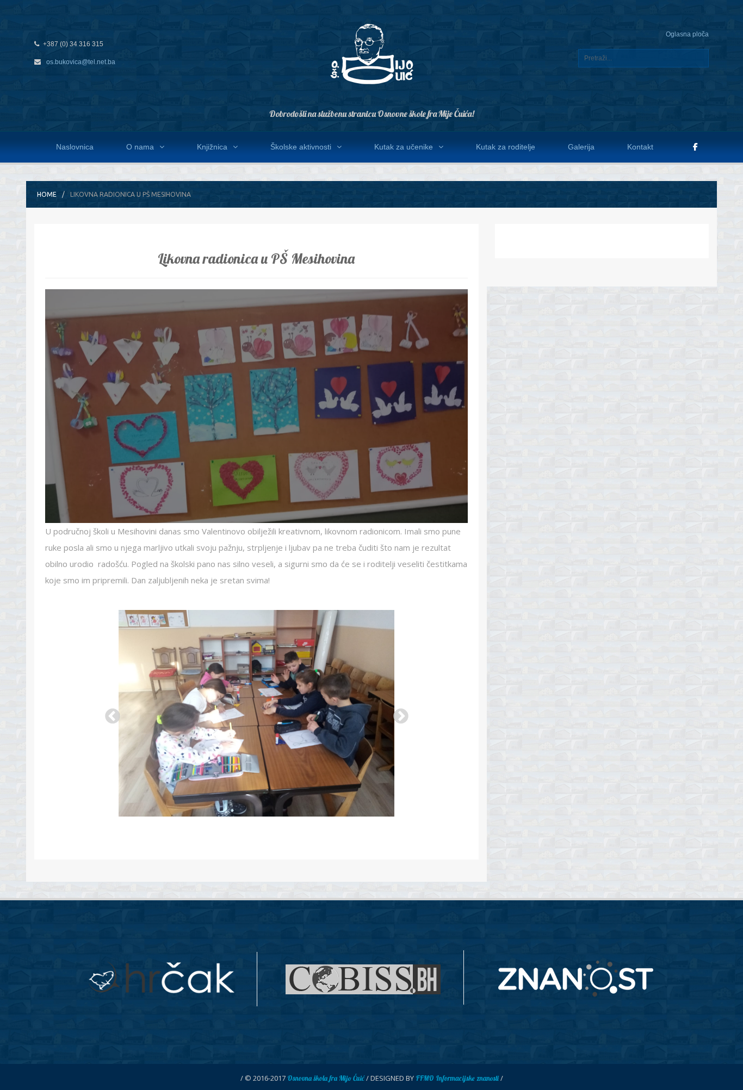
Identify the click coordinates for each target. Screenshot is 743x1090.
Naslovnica (75, 146)
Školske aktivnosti (300, 146)
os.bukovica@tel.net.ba (80, 62)
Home (47, 194)
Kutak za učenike (403, 146)
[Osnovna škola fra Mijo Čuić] (371, 53)
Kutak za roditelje (505, 146)
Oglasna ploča (687, 34)
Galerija (581, 146)
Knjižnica (212, 146)
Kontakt (640, 146)
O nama (140, 146)
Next (397, 713)
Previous (109, 713)
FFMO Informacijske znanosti (457, 1078)
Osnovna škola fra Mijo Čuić (325, 1078)
